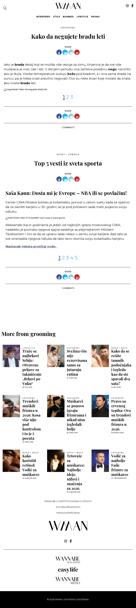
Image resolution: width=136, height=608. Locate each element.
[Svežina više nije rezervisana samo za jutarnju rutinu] (56, 356)
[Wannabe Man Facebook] (132, 6)
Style (56, 16)
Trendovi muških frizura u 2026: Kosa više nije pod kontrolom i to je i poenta (31, 419)
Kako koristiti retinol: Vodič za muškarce (30, 465)
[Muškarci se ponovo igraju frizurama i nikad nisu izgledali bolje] (56, 406)
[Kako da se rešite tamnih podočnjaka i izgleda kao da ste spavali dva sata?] (100, 356)
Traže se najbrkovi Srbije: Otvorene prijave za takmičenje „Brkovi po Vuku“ (32, 367)
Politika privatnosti (68, 507)
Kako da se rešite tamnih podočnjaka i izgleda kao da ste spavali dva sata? (121, 367)
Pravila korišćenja (68, 513)
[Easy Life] (68, 572)
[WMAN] (68, 8)
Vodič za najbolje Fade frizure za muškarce (119, 465)
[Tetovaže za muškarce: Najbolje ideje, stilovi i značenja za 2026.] (56, 461)
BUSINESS (68, 16)
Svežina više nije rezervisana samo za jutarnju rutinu (77, 363)
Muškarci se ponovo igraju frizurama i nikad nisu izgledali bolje (76, 415)
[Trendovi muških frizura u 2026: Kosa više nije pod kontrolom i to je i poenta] (11, 406)
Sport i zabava (68, 154)
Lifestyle (82, 16)
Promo (95, 16)
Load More (68, 313)
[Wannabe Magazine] (68, 563)
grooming (68, 27)
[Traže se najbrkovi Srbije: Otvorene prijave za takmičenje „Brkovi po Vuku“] (11, 356)
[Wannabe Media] (68, 583)
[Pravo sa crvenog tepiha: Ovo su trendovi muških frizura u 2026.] (100, 406)
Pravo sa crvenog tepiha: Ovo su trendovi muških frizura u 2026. (121, 415)
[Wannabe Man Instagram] (127, 6)
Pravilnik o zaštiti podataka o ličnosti (68, 501)
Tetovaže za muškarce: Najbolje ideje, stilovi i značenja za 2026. (76, 472)
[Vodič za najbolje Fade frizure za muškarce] (100, 461)
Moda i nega (119, 348)
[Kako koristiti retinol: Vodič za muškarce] (11, 461)
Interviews (43, 16)
